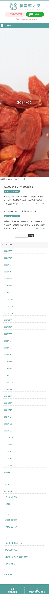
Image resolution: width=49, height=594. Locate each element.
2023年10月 (8, 438)
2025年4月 (8, 355)
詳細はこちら (40, 203)
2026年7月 (8, 251)
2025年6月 (8, 341)
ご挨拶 (7, 504)
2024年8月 (8, 396)
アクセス (7, 514)
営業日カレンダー (11, 527)
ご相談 (6, 538)
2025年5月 (8, 348)
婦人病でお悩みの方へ (13, 543)
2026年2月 (8, 286)
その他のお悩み (11, 564)
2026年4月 (8, 272)
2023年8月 (8, 452)
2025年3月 (8, 362)
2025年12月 (8, 299)
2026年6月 (8, 258)
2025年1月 (8, 376)
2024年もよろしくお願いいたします (21, 211)
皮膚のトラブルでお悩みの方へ (16, 557)
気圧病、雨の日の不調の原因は (19, 187)
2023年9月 (8, 445)
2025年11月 (8, 306)
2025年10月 (8, 313)
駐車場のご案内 (11, 520)
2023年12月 (8, 424)
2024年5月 (8, 403)
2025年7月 (8, 334)
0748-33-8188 (16, 14)
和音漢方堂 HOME (6, 179)
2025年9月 (8, 320)
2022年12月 (8, 472)
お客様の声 (8, 575)
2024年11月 (8, 382)
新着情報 (15, 191)
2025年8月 (8, 327)
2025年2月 (8, 369)
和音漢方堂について (11, 491)
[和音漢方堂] (24, 9)
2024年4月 (8, 410)
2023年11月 (8, 431)
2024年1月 (8, 417)
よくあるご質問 (11, 497)
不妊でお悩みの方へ (12, 550)
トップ (6, 484)
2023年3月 (8, 465)
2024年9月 (8, 389)
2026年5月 (8, 265)
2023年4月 (8, 458)
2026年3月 (8, 279)
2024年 (17, 179)
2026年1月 (8, 293)
